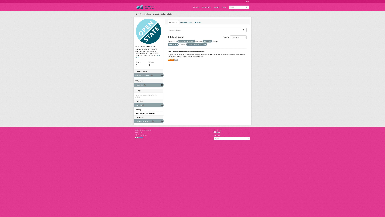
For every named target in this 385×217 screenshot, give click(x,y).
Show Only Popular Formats (145, 113)
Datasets (196, 7)
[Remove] (194, 41)
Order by (226, 37)
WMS (176, 59)
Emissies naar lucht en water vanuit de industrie (186, 51)
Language (217, 135)
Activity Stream (187, 22)
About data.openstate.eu (143, 130)
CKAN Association (141, 135)
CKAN (217, 132)
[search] (244, 30)
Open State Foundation (163, 14)
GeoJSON (170, 59)
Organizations (206, 7)
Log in (247, 2)
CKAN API (138, 132)
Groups (216, 7)
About (224, 7)
